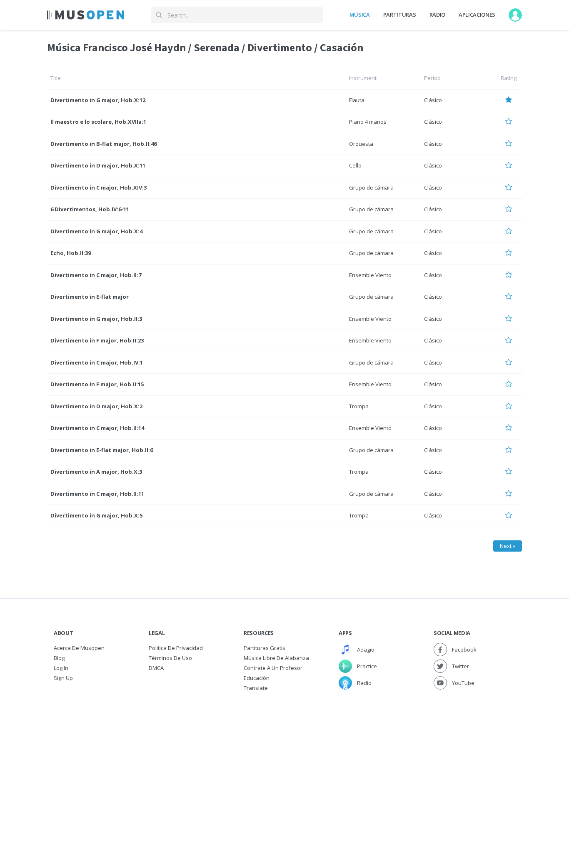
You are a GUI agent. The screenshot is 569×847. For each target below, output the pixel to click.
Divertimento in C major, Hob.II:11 (97, 493)
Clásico (433, 100)
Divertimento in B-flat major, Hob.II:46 (103, 143)
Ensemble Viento (370, 275)
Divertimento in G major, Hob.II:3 (96, 318)
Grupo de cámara (371, 187)
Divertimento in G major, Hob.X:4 (96, 231)
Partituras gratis (264, 648)
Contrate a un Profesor (273, 668)
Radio (437, 14)
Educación (257, 678)
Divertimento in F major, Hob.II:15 (97, 384)
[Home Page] (85, 15)
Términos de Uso (170, 658)
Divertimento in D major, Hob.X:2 (96, 406)
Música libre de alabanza (276, 658)
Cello (355, 165)
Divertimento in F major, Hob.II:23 (97, 340)
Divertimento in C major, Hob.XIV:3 (98, 187)
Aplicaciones (477, 14)
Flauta (356, 100)
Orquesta (361, 143)
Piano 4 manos (368, 121)
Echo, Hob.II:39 (70, 253)
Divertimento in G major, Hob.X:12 (97, 100)
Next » (507, 546)
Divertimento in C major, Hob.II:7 (95, 275)
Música (359, 14)
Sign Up (63, 678)
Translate (256, 688)
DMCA (156, 668)
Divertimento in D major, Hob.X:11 (97, 165)
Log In (61, 668)
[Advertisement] (284, 755)
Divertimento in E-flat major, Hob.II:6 (101, 450)
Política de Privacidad (176, 648)
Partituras (399, 14)
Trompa (359, 406)
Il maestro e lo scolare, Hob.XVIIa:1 (98, 121)
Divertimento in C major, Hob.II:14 (97, 428)
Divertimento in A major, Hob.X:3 (96, 471)
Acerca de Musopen (79, 648)
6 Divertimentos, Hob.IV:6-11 (89, 209)
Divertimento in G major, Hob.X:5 (96, 515)
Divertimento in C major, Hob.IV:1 (96, 362)
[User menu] (515, 15)
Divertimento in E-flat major (89, 296)
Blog (59, 658)
